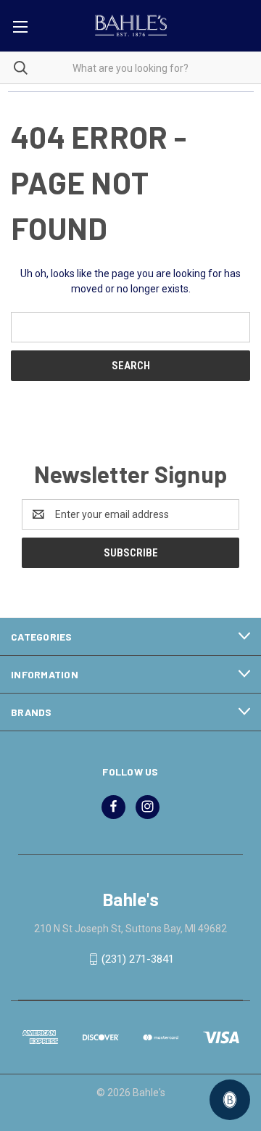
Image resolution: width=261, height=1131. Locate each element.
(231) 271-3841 (138, 959)
